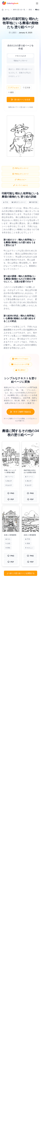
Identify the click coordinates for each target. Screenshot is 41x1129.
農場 (30, 9)
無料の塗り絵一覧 (19, 9)
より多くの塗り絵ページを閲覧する (21, 573)
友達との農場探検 (10, 535)
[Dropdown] (37, 3)
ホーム (7, 9)
